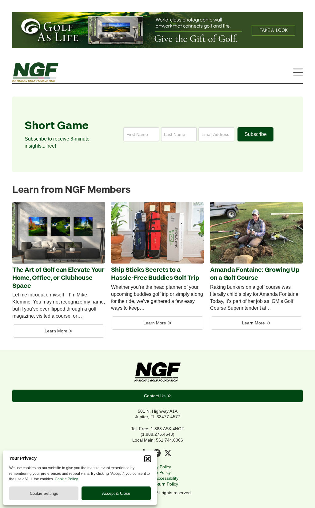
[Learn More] (58, 261)
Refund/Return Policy (157, 484)
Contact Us (154, 395)
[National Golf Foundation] (35, 80)
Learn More (56, 330)
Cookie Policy (66, 479)
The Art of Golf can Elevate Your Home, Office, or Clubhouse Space (58, 277)
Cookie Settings (44, 493)
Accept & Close (116, 493)
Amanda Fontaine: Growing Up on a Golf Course (255, 274)
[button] (148, 459)
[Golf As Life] (157, 46)
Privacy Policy (157, 466)
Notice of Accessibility (157, 478)
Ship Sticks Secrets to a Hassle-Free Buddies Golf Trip (155, 274)
